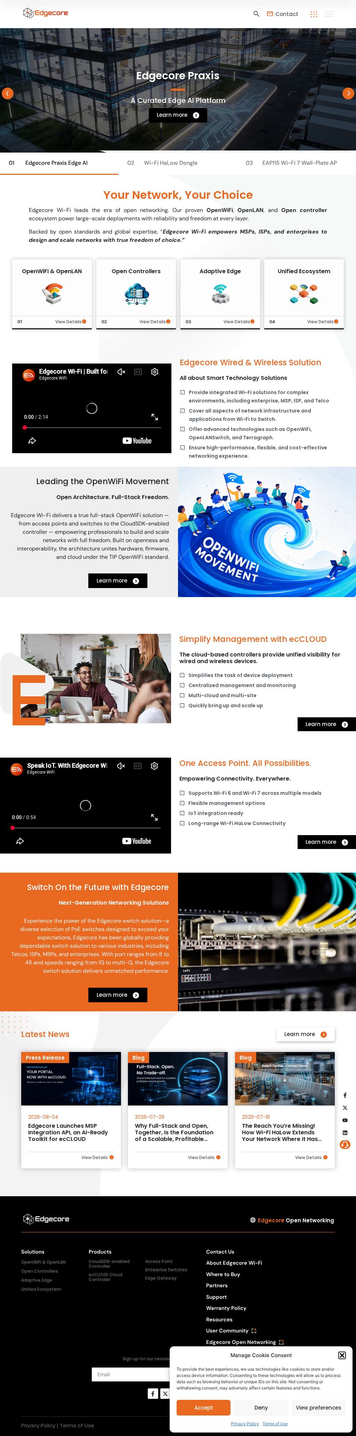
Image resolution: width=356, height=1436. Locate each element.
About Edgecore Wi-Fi (234, 1262)
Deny (261, 1407)
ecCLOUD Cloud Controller (105, 1277)
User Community (227, 1330)
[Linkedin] (345, 1133)
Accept (203, 1407)
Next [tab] (348, 93)
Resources (219, 1319)
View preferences (318, 1407)
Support (216, 1297)
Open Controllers (39, 1271)
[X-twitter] (165, 1393)
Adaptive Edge (36, 1280)
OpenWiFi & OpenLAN (43, 1262)
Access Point (159, 1261)
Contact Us (220, 1251)
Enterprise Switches (166, 1270)
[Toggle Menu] (330, 14)
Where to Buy (223, 1274)
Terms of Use (275, 1423)
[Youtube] (345, 1120)
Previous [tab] (8, 93)
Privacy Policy (245, 1423)
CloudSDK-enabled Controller (109, 1263)
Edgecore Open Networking (241, 1342)
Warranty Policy (226, 1308)
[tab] (59, 164)
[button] (342, 1355)
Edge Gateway (161, 1278)
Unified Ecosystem (41, 1289)
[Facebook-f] (153, 1393)
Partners (217, 1285)
